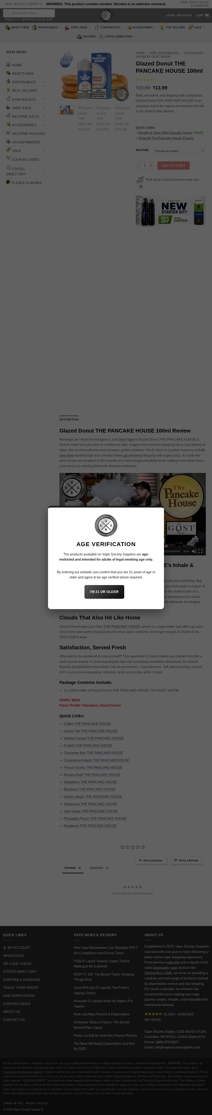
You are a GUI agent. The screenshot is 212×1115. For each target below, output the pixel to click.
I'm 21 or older (104, 592)
